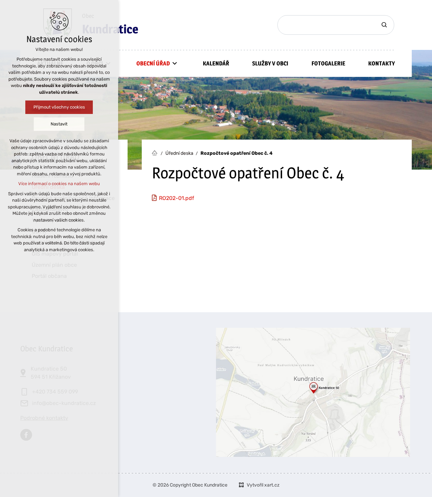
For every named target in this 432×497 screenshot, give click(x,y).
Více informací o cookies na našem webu (59, 183)
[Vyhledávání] (335, 25)
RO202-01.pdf (176, 198)
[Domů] (156, 152)
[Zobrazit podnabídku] (175, 63)
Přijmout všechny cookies (59, 107)
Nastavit (59, 123)
